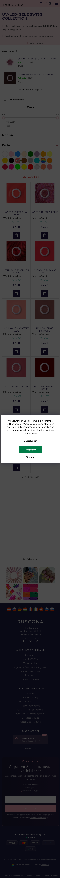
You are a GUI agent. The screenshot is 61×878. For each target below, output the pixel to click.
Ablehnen (30, 457)
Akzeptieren (30, 449)
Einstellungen (30, 440)
